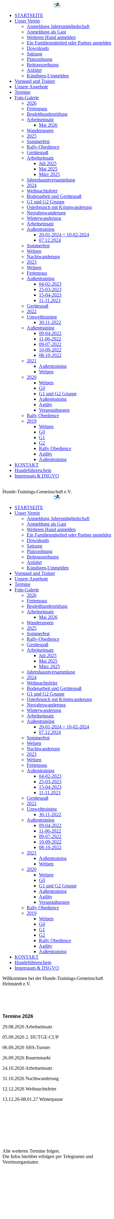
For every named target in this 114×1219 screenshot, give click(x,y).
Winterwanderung (44, 218)
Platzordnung (39, 59)
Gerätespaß (37, 152)
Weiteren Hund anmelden (51, 37)
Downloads (38, 48)
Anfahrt (34, 70)
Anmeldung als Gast (46, 31)
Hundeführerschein (33, 470)
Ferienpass (37, 108)
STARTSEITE (29, 15)
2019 (31, 421)
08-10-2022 (50, 355)
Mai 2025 (48, 168)
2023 (31, 262)
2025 (31, 136)
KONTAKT (27, 464)
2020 (31, 377)
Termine (22, 92)
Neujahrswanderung (46, 212)
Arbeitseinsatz (40, 119)
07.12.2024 (50, 240)
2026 (31, 103)
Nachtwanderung (43, 256)
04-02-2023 (50, 284)
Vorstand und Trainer (35, 81)
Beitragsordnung (43, 64)
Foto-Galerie (27, 97)
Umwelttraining (42, 316)
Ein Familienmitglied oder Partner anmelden (69, 42)
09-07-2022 (50, 344)
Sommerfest (38, 141)
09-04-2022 (50, 333)
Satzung (34, 53)
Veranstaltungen (54, 410)
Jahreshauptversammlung (51, 179)
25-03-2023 (50, 289)
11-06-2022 (50, 338)
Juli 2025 (48, 163)
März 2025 (49, 174)
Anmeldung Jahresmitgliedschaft (58, 26)
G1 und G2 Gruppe (45, 201)
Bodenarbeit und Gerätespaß (54, 196)
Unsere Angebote (31, 86)
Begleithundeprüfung (47, 114)
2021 (31, 360)
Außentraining (40, 229)
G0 (42, 388)
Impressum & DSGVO (37, 475)
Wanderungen (40, 130)
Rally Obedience (43, 415)
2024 (31, 185)
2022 (31, 311)
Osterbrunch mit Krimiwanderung (59, 207)
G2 (42, 443)
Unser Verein (27, 20)
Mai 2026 (48, 125)
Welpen (34, 251)
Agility (45, 404)
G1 (42, 437)
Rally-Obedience (43, 147)
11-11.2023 (49, 300)
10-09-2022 (50, 349)
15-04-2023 (50, 295)
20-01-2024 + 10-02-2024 (64, 234)
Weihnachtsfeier (42, 190)
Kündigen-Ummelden (48, 75)
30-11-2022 (50, 322)
